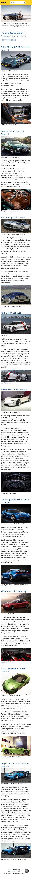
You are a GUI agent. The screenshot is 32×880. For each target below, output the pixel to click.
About (18, 871)
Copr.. (13, 871)
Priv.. (9, 871)
